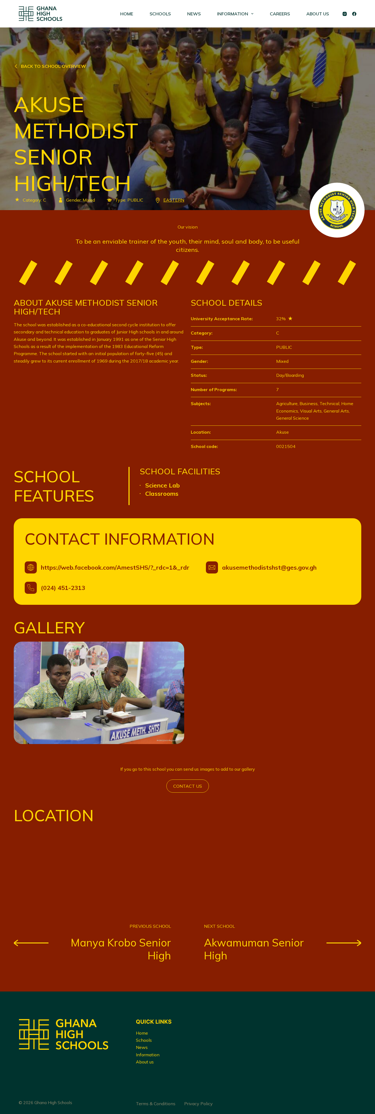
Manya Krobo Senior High (121, 949)
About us (145, 1062)
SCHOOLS (160, 13)
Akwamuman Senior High (254, 949)
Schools (144, 1040)
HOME (126, 13)
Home (142, 1033)
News (142, 1047)
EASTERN (173, 200)
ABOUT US (317, 13)
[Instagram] (345, 14)
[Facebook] (354, 14)
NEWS (194, 13)
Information (147, 1054)
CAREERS (280, 13)
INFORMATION (232, 13)
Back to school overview (53, 66)
